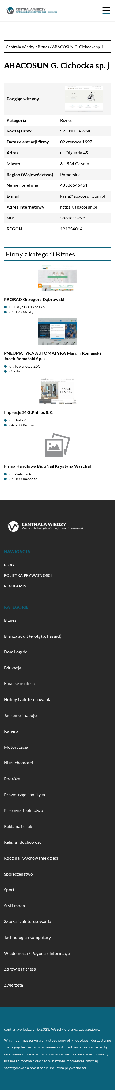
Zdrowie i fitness (20, 968)
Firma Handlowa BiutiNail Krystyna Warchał (47, 466)
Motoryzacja (16, 746)
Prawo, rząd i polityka (24, 794)
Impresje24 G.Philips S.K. (29, 412)
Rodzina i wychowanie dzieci (31, 857)
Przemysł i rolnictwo (23, 810)
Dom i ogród (16, 651)
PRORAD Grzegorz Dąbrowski (34, 299)
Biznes (66, 120)
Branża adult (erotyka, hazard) (33, 636)
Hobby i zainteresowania (27, 699)
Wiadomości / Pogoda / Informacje (37, 953)
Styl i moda (14, 905)
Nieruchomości (18, 762)
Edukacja (12, 667)
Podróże (12, 778)
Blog (9, 565)
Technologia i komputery (27, 937)
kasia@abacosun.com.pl (82, 195)
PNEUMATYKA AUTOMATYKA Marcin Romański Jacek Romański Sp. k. (52, 355)
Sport (9, 889)
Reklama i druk (18, 826)
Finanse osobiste (20, 683)
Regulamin (15, 586)
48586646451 (73, 185)
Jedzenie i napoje (20, 715)
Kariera (11, 730)
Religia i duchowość (22, 841)
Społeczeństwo (18, 873)
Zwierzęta (13, 984)
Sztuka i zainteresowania (27, 921)
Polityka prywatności (28, 575)
